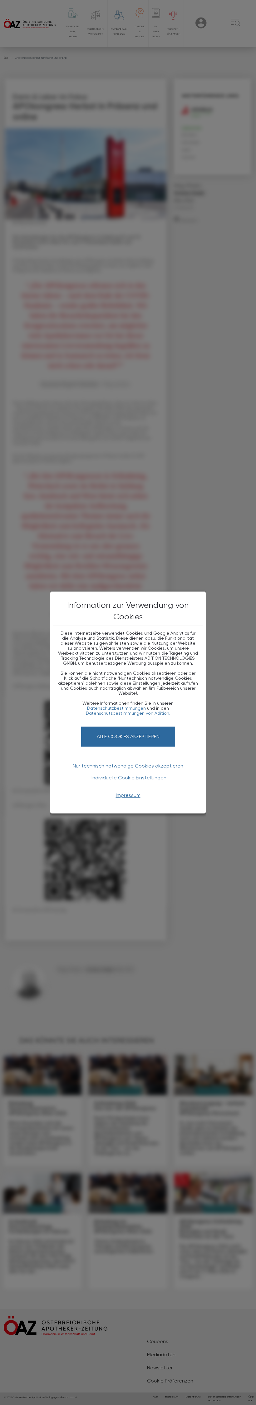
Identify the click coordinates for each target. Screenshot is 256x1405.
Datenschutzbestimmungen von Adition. (128, 713)
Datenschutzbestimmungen (116, 708)
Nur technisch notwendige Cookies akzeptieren (128, 766)
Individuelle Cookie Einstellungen (128, 778)
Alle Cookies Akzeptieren (128, 736)
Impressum (128, 795)
